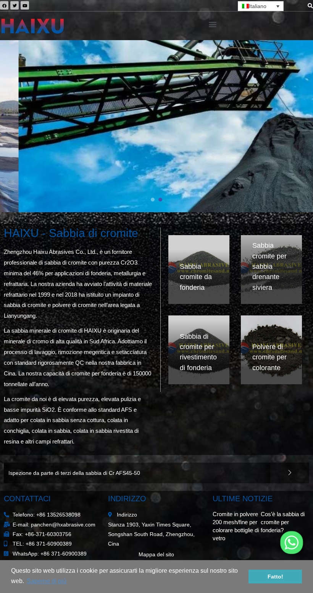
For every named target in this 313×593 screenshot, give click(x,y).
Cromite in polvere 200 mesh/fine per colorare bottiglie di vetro (83, 473)
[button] (213, 24)
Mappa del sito (156, 554)
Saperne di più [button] (46, 581)
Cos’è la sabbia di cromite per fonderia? (283, 522)
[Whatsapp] (291, 542)
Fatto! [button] (275, 577)
